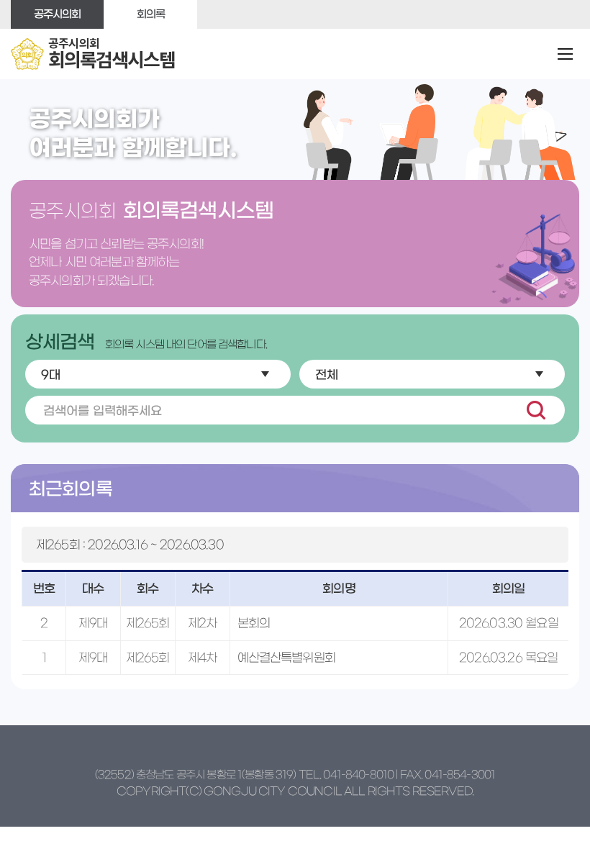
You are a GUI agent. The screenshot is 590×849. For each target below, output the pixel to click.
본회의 (253, 623)
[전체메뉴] (565, 54)
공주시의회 (57, 14)
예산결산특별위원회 (286, 657)
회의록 (151, 14)
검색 (536, 410)
